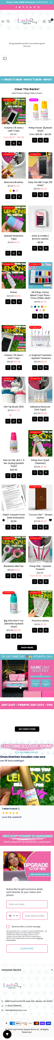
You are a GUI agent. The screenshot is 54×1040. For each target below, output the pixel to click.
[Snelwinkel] (13, 143)
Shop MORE (27, 647)
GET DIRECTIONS (27, 729)
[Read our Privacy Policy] (46, 931)
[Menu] (3, 21)
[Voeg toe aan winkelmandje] (13, 301)
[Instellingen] (44, 21)
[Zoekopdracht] (8, 21)
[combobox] (13, 916)
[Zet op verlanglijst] (7, 143)
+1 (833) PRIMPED (13, 1005)
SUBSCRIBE (27, 948)
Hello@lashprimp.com (16, 1010)
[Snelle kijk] (19, 143)
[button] (49, 21)
